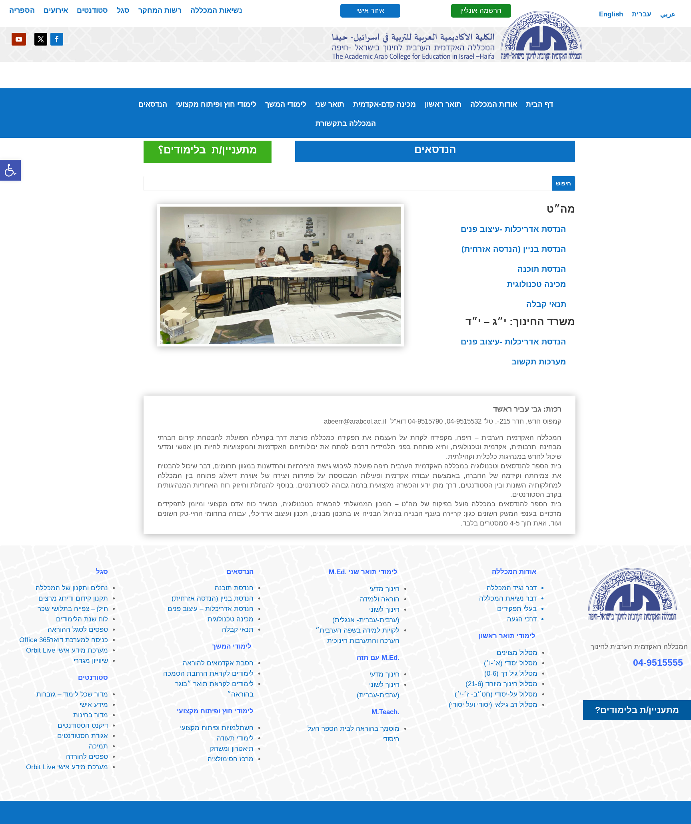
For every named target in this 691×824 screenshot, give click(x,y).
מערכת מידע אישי (82, 650)
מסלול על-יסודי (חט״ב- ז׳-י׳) (496, 694)
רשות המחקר (160, 11)
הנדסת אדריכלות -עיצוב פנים (513, 229)
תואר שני (329, 105)
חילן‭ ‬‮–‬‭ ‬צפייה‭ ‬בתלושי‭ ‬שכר (73, 609)
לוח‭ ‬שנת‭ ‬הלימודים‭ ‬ (81, 619)
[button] (10, 170)
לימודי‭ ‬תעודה (235, 738)
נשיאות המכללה (216, 11)
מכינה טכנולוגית (536, 284)
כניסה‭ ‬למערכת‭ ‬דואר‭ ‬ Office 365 (61, 640)
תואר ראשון (443, 105)
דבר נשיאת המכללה (508, 598)
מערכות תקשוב (538, 361)
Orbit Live (40, 650)
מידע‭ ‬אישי (94, 705)
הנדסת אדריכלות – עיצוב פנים (211, 609)
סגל (123, 11)
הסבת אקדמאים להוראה (218, 663)
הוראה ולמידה (379, 599)
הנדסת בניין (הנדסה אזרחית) (513, 249)
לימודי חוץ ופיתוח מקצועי (216, 105)
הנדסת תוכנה (541, 269)
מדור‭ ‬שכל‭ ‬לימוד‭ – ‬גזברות (72, 694)
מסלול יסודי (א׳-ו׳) (510, 663)
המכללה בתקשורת (346, 124)
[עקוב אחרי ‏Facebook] (56, 39)
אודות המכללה (493, 105)
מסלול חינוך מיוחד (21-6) (501, 684)
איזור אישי (370, 10)
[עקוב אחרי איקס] (40, 39)
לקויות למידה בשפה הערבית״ (357, 630)
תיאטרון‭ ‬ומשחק (232, 748)
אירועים (56, 11)
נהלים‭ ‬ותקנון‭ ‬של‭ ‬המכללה (72, 588)
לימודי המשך (285, 105)
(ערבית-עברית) (378, 695)
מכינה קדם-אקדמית (384, 105)
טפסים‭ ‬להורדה (87, 756)
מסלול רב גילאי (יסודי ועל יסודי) (493, 705)
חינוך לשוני (384, 609)
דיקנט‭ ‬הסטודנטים (83, 725)
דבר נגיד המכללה (512, 588)
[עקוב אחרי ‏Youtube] (19, 39)
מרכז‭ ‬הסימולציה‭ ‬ (230, 759)
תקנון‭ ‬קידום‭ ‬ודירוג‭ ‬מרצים (73, 598)
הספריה (22, 11)
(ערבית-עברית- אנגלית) (365, 620)
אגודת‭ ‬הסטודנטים (82, 736)
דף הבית (539, 105)
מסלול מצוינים (517, 653)
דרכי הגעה (522, 619)
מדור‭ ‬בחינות (90, 715)
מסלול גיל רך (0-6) (510, 673)
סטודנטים (92, 11)
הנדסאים (152, 105)
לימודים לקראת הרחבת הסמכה (208, 673)
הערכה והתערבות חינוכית (363, 641)
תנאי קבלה (546, 304)
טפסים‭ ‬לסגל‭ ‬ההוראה (78, 629)
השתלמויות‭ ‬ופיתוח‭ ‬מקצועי (217, 728)
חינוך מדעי (384, 589)
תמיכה (98, 746)
